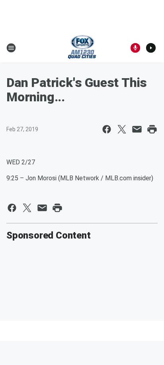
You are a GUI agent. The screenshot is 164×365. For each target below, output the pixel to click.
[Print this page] (152, 129)
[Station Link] (82, 48)
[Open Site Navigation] (11, 48)
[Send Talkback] (135, 48)
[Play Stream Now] (151, 48)
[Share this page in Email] (137, 129)
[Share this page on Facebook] (106, 129)
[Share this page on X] (121, 129)
